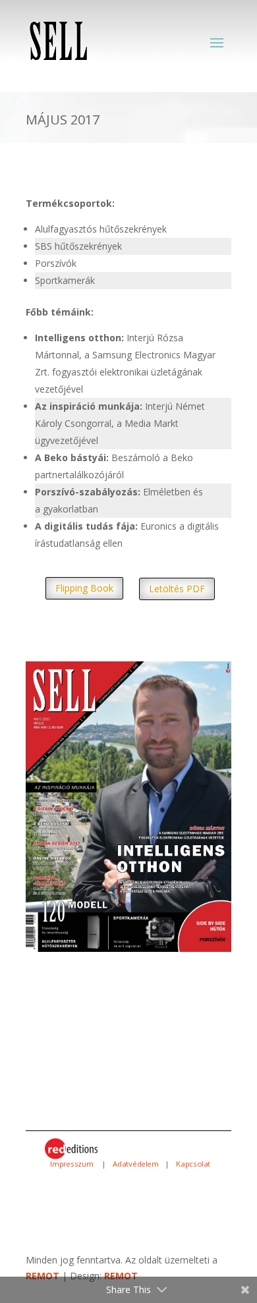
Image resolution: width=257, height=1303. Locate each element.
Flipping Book (84, 588)
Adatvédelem (136, 1164)
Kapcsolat (193, 1164)
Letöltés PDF (177, 588)
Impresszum (73, 1164)
